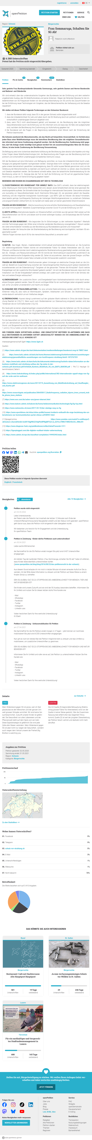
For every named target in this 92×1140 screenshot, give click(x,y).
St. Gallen (69, 938)
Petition (5, 80)
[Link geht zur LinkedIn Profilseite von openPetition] (30, 1104)
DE (86, 3)
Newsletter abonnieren (16, 1123)
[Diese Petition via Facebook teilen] (3, 452)
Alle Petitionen (48, 1123)
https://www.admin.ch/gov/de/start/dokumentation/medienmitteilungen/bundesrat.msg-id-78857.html (46, 350)
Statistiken (60, 80)
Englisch (8, 482)
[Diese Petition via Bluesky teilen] (7, 452)
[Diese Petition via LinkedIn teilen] (15, 452)
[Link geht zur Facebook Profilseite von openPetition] (4, 1104)
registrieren (62, 3)
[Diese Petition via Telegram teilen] (22, 452)
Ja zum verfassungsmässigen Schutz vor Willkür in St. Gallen (69, 975)
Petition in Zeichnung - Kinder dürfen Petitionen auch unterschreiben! (42, 539)
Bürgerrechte (53, 24)
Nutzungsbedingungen (78, 1123)
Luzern (23, 1003)
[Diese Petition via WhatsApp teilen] (19, 452)
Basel (23, 938)
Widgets (72, 1104)
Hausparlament (75, 1109)
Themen (46, 1128)
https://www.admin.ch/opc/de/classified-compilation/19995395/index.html (36, 435)
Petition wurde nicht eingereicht (26, 508)
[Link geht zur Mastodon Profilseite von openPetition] (4, 1111)
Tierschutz (23, 1035)
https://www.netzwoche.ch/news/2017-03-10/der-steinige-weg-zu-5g (33, 408)
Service (80, 13)
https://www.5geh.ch (34, 342)
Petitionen (68, 13)
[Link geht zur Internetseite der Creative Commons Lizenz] (3, 1137)
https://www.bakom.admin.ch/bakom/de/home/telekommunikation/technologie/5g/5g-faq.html (43, 404)
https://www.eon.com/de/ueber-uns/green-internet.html (27, 399)
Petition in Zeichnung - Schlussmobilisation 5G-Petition (36, 624)
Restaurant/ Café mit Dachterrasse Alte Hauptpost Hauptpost (23, 975)
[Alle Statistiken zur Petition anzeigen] (22, 817)
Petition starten (49, 13)
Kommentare (46, 79)
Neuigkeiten (32, 79)
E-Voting (72, 1112)
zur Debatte (79, 696)
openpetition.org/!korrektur (48, 452)
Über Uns (66, 17)
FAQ (70, 1101)
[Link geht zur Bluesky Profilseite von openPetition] (13, 1111)
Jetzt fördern (46, 1087)
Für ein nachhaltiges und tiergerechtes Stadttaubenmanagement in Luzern (23, 1041)
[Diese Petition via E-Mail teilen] (26, 452)
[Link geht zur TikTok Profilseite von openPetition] (22, 1104)
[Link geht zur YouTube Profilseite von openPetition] (22, 1111)
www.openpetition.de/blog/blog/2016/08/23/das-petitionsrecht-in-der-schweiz (47, 564)
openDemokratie (75, 1107)
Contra (52, 703)
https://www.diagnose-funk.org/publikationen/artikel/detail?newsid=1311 (35, 426)
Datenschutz (73, 1125)
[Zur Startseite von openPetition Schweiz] (14, 13)
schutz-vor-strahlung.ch (15, 848)
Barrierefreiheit (74, 1130)
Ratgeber (46, 1120)
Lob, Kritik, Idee (49, 1112)
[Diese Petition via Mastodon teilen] (11, 452)
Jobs (45, 1104)
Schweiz (12, 24)
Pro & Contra (18, 79)
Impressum (73, 1128)
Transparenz (73, 1120)
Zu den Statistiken (9, 822)
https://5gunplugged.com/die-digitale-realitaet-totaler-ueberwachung (34, 430)
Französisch (17, 482)
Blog (44, 1107)
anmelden (74, 3)
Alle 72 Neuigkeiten (76, 499)
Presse (45, 1109)
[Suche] (88, 12)
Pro (5, 703)
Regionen (46, 1130)
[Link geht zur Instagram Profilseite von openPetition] (13, 1104)
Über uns (46, 1101)
